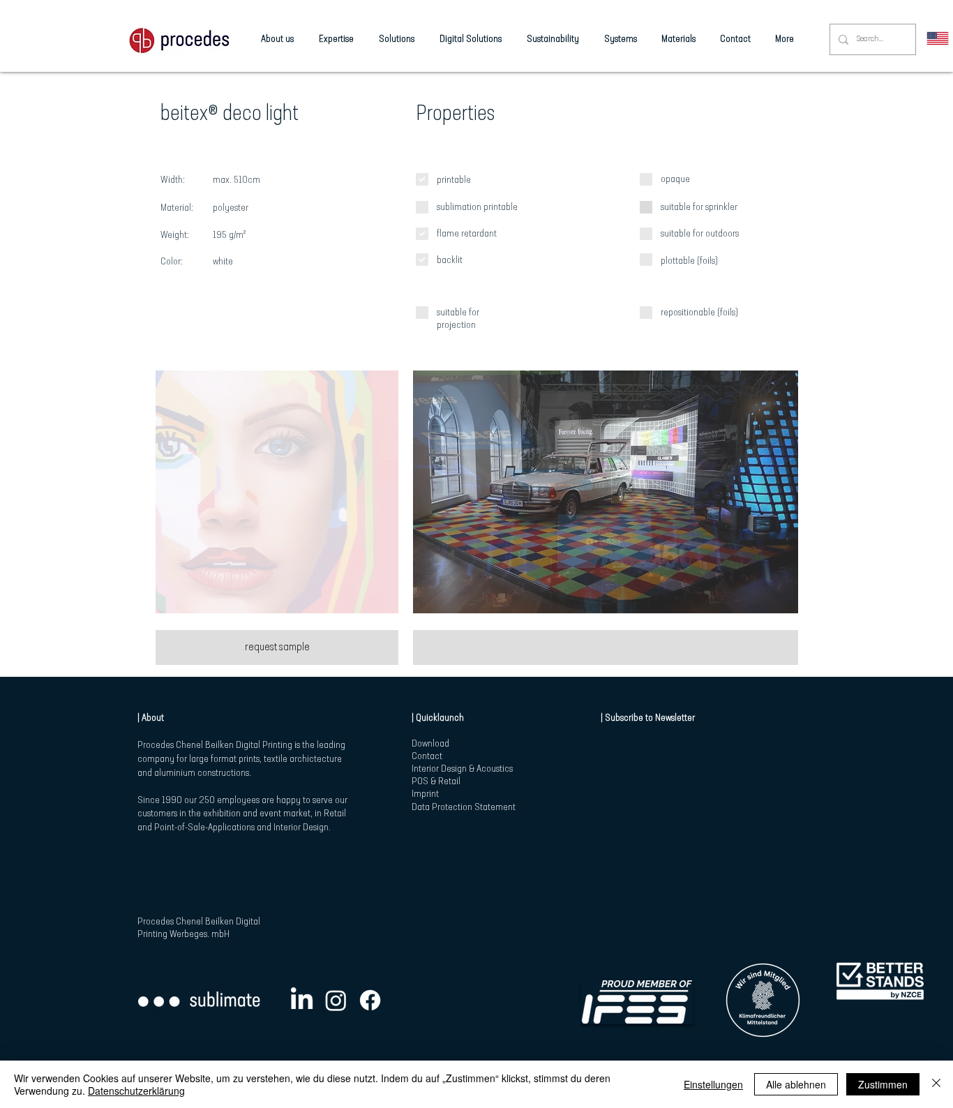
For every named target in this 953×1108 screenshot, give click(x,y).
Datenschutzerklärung (136, 1091)
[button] (277, 491)
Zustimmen (883, 1084)
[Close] (936, 1084)
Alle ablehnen (796, 1084)
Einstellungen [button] (713, 1084)
